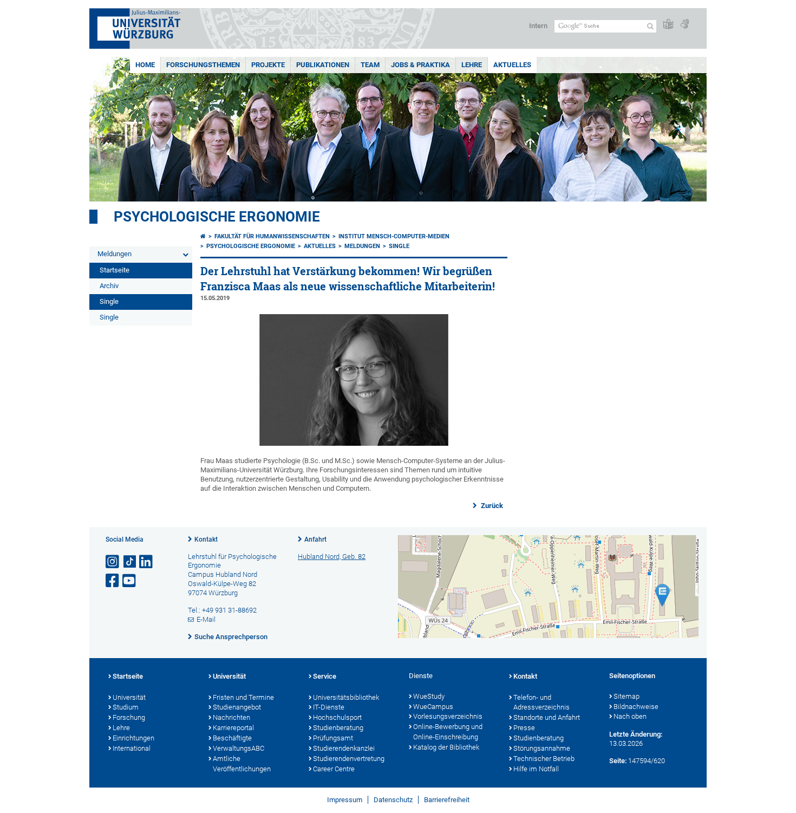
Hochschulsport (337, 717)
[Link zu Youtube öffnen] (130, 580)
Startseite (114, 270)
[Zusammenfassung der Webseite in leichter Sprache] (668, 24)
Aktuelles (512, 65)
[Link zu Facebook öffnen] (113, 580)
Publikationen (322, 65)
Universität (129, 697)
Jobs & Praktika (420, 65)
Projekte (268, 65)
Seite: (618, 761)
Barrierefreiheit (446, 800)
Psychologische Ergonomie (217, 217)
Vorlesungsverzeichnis (447, 716)
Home (145, 65)
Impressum (344, 800)
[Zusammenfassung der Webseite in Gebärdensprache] (684, 24)
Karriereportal (233, 728)
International (132, 748)
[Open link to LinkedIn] (146, 561)
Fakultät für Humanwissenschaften (272, 236)
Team (370, 65)
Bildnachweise (636, 707)
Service (324, 676)
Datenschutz (393, 800)
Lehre (471, 65)
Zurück (491, 506)
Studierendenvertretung (348, 759)
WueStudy (429, 696)
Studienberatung (338, 728)
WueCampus (433, 707)
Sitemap (627, 696)
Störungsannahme (541, 748)
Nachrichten (231, 717)
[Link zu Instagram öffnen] (113, 561)
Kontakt (206, 539)
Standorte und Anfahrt (546, 717)
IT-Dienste (328, 707)
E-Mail (206, 619)
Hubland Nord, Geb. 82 (332, 556)
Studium (126, 707)
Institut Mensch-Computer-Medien (393, 236)
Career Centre (334, 769)
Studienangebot (237, 707)
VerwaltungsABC (238, 748)
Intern (538, 26)
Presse (524, 728)
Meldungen (114, 254)
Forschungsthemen (203, 65)
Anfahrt (315, 539)
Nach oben (630, 716)
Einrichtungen (133, 738)
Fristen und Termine (243, 697)
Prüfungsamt (333, 738)
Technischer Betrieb (544, 759)
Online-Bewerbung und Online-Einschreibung (447, 732)
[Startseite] (203, 236)
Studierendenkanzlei (344, 748)
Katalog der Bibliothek (446, 747)
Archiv (109, 286)
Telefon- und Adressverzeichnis (541, 702)
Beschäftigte (232, 738)
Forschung (129, 717)
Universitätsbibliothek (346, 697)
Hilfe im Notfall (536, 769)
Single (109, 301)
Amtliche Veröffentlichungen (242, 764)
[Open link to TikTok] (130, 561)
